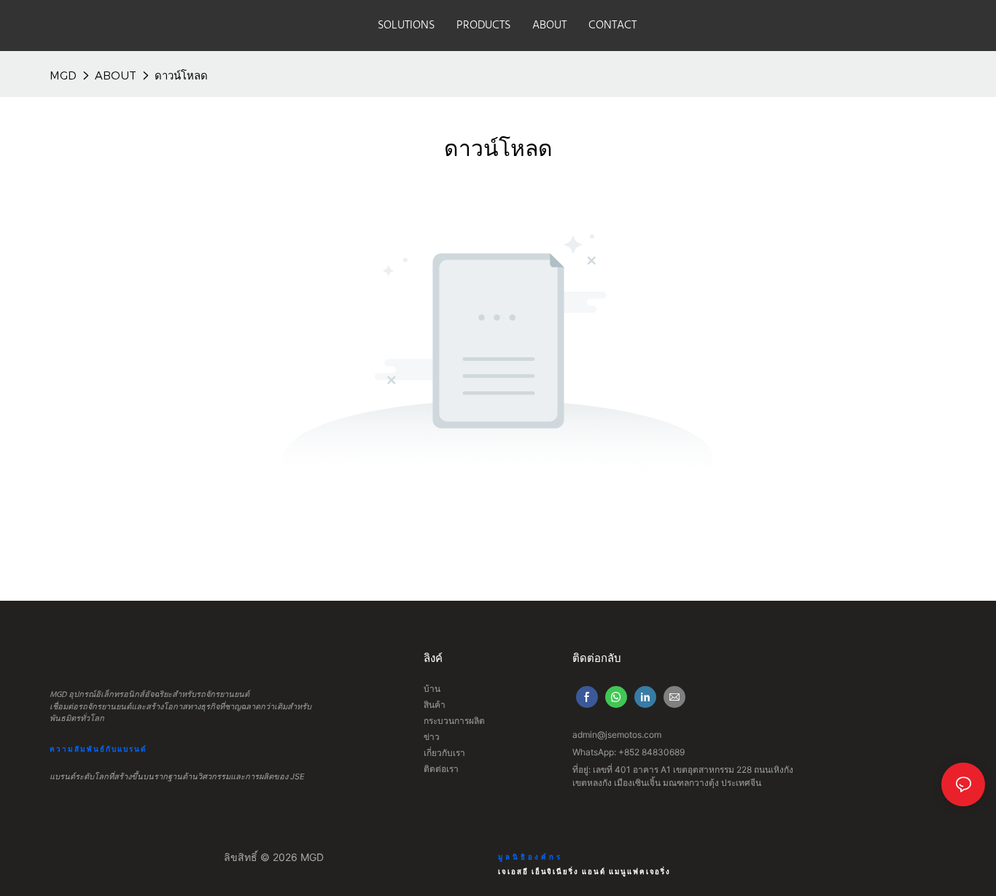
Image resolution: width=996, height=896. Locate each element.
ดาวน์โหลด (181, 75)
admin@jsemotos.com (616, 734)
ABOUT (115, 75)
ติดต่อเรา (441, 768)
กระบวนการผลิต (454, 720)
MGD (63, 75)
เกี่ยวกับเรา (444, 752)
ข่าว (432, 736)
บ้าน (432, 688)
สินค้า (435, 704)
